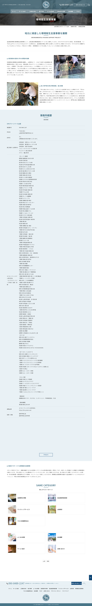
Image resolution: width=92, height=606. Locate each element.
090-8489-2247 (23, 127)
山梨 (44, 561)
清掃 (48, 561)
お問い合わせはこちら (80, 5)
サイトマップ (66, 591)
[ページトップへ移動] (84, 583)
